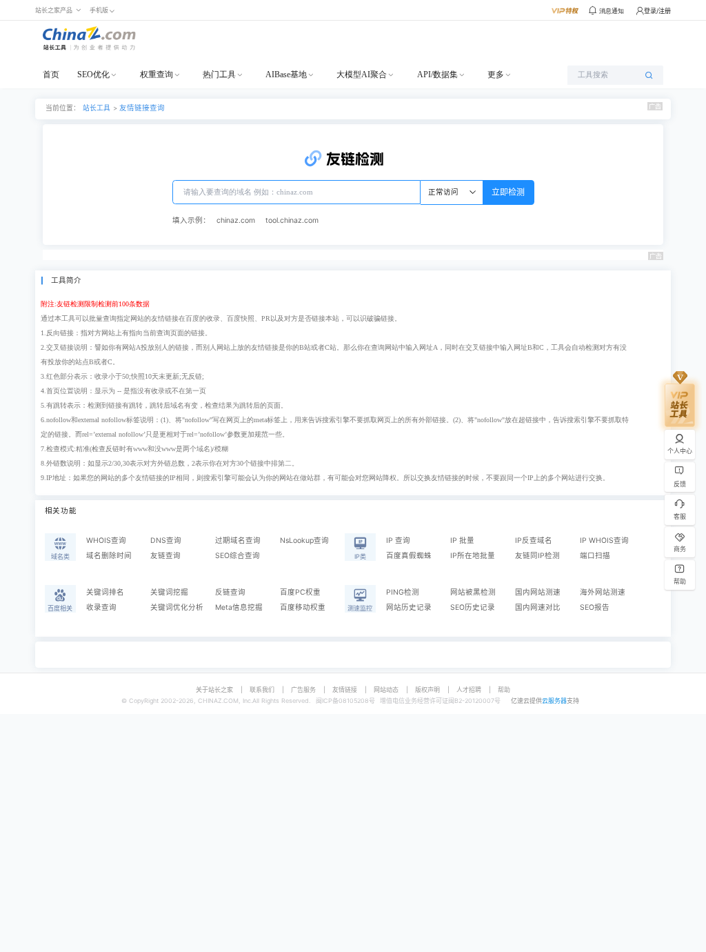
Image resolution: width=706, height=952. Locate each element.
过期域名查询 (238, 540)
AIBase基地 (286, 74)
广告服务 (303, 689)
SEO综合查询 (237, 555)
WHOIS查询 (106, 540)
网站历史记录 (409, 607)
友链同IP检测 (537, 555)
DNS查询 (165, 540)
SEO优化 (93, 74)
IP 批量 (462, 540)
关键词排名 (105, 592)
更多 (495, 74)
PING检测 (402, 592)
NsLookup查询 (304, 540)
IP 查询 (398, 540)
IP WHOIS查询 (604, 540)
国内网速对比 (538, 607)
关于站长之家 (214, 689)
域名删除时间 (109, 555)
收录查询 (101, 607)
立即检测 (508, 192)
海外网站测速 (602, 592)
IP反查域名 (533, 540)
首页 (51, 74)
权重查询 (156, 74)
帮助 (504, 689)
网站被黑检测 (473, 592)
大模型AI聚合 (361, 74)
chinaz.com (235, 220)
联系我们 (262, 689)
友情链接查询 (142, 107)
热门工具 (219, 74)
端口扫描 (595, 555)
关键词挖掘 (169, 592)
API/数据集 (437, 74)
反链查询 (230, 592)
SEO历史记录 (472, 607)
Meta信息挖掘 (239, 607)
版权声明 (427, 689)
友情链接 (344, 689)
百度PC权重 (300, 592)
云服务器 (554, 700)
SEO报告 (594, 607)
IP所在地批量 (472, 555)
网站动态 (386, 689)
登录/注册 (657, 10)
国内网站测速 (538, 592)
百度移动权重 (302, 607)
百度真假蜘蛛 (409, 555)
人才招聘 (468, 689)
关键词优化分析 (176, 607)
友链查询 (165, 555)
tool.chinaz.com (292, 220)
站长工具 (96, 107)
